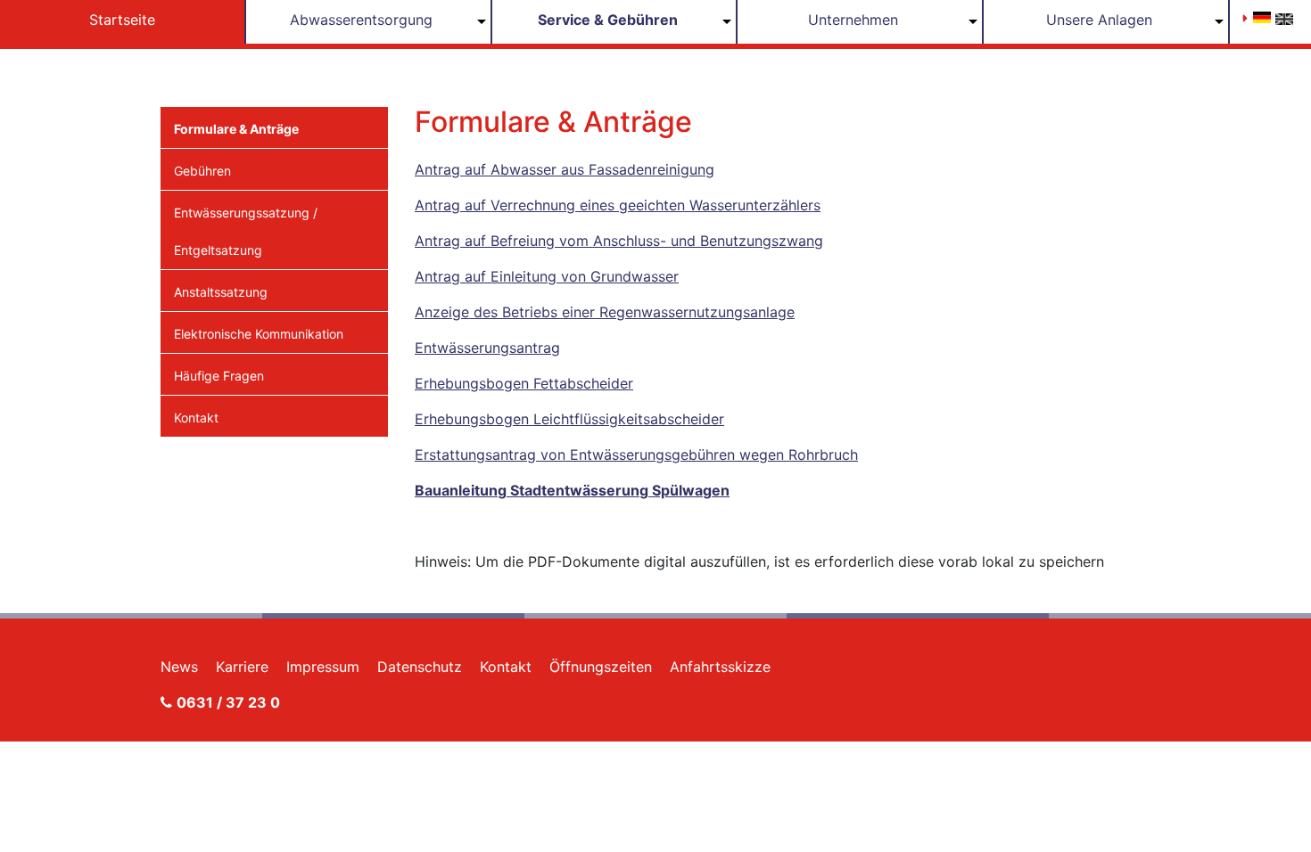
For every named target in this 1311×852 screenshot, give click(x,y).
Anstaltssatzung (221, 291)
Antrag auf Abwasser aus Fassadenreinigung (564, 169)
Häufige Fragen (219, 375)
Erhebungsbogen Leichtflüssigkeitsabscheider (569, 419)
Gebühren (202, 170)
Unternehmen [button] (853, 20)
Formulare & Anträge (236, 128)
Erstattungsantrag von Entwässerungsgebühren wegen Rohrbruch (636, 454)
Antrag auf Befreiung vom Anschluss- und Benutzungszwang (619, 241)
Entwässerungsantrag (487, 347)
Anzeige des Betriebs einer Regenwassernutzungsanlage (605, 312)
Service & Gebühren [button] (608, 20)
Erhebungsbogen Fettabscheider (524, 383)
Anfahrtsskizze (720, 667)
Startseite (122, 20)
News (179, 667)
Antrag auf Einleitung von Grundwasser (547, 276)
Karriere (242, 667)
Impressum (322, 667)
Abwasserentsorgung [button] (361, 20)
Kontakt (196, 417)
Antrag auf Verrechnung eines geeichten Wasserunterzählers (617, 205)
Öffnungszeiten (600, 667)
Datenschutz (419, 667)
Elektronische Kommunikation (258, 333)
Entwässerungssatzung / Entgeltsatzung (245, 231)
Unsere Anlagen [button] (1099, 20)
